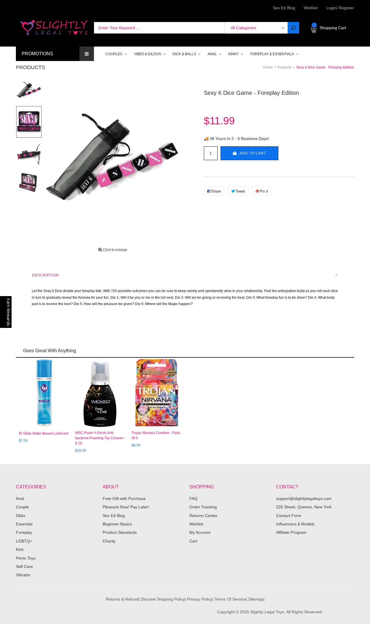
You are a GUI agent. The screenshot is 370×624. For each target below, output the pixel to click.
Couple (22, 507)
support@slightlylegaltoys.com (304, 498)
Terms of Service (230, 599)
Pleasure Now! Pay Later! (126, 507)
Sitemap (255, 599)
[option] (29, 90)
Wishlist (311, 7)
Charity (109, 541)
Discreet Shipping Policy (163, 599)
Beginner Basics (117, 524)
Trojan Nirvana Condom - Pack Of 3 (156, 435)
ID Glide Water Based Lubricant (43, 433)
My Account (199, 532)
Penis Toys (26, 558)
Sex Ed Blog (114, 515)
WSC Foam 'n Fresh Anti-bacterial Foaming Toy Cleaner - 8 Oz (100, 438)
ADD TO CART (253, 153)
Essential (24, 524)
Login (331, 7)
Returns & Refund (122, 599)
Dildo (20, 515)
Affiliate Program (291, 532)
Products (30, 67)
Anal (20, 498)
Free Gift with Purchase (124, 498)
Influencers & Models (295, 524)
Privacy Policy (199, 599)
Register (345, 7)
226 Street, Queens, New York (304, 507)
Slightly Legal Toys (267, 612)
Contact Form (288, 515)
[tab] (185, 275)
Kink (20, 549)
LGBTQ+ (24, 541)
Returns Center (203, 515)
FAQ (193, 498)
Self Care (24, 566)
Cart (193, 541)
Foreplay (24, 532)
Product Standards (120, 532)
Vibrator (23, 575)
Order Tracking (203, 507)
